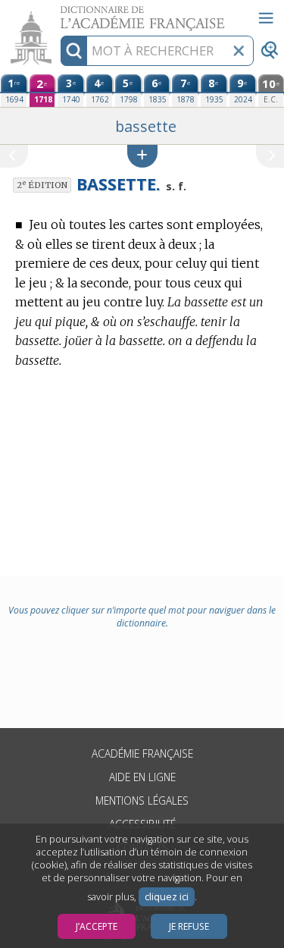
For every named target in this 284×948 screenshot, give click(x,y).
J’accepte (96, 926)
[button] (142, 156)
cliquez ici (167, 896)
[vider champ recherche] (238, 51)
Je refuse (189, 926)
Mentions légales (142, 800)
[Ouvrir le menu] (266, 18)
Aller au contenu (58, 13)
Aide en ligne (142, 777)
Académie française (142, 753)
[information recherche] (74, 51)
